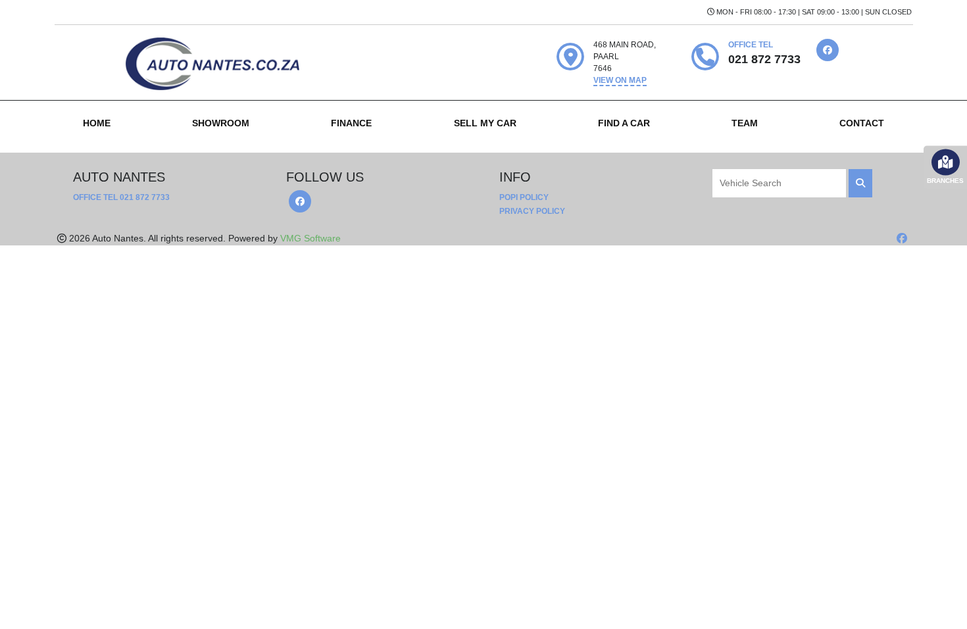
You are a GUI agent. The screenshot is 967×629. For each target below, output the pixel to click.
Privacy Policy (532, 211)
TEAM (744, 123)
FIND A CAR (624, 123)
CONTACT (861, 123)
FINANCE (351, 123)
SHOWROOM (220, 123)
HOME (97, 123)
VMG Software (310, 238)
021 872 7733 (145, 197)
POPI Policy (524, 197)
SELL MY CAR (485, 123)
